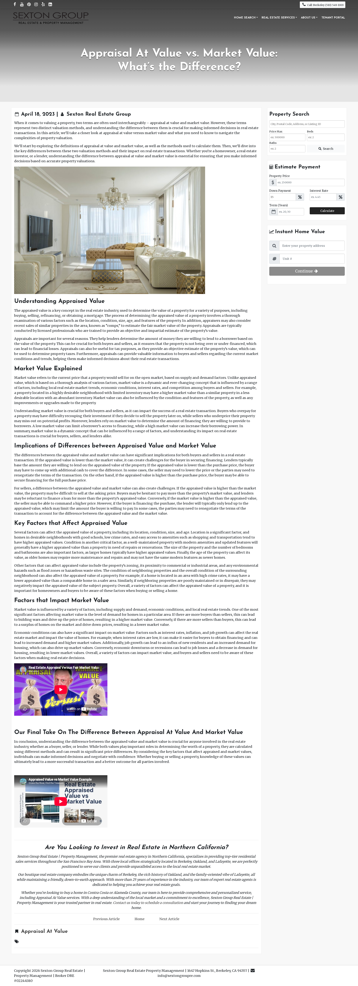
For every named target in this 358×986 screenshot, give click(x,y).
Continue (304, 271)
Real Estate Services (278, 17)
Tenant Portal (333, 17)
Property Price (279, 176)
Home (140, 919)
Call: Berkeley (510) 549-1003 (325, 5)
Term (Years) (278, 205)
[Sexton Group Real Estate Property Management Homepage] (51, 18)
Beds (310, 131)
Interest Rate (319, 190)
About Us (308, 17)
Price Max (275, 131)
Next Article (169, 919)
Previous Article (106, 919)
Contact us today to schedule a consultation (148, 903)
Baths (273, 143)
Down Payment (280, 190)
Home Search (245, 17)
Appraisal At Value (44, 931)
